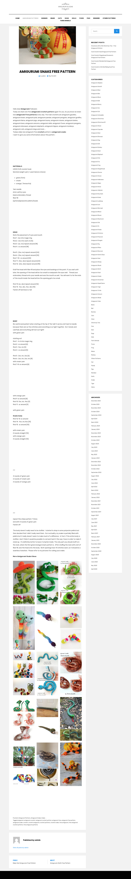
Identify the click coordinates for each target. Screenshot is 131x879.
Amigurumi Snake (36, 818)
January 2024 (95, 429)
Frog (92, 348)
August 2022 (95, 476)
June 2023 (94, 451)
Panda (93, 365)
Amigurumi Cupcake (97, 129)
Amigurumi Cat (95, 111)
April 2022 (94, 486)
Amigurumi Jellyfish (97, 190)
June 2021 (94, 522)
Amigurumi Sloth (96, 269)
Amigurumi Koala (96, 197)
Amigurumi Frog (95, 165)
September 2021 (96, 512)
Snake (43, 818)
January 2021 (95, 540)
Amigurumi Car (95, 108)
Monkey (93, 355)
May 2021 (94, 526)
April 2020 (94, 569)
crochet (25, 822)
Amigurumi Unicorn (96, 294)
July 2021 (94, 519)
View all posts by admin (21, 847)
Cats (60, 18)
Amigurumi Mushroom (97, 219)
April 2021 (94, 529)
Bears (53, 18)
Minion (93, 351)
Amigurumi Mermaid (97, 208)
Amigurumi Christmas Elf (98, 122)
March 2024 (94, 422)
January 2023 (95, 458)
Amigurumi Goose (96, 176)
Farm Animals (65, 21)
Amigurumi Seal (95, 258)
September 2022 (96, 472)
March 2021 (94, 533)
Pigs (88, 18)
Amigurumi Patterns (30, 18)
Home (18, 18)
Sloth (92, 376)
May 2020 (94, 565)
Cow (92, 326)
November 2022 (96, 465)
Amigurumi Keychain (97, 194)
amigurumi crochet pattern (44, 820)
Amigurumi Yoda (96, 301)
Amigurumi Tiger (96, 287)
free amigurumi (63, 822)
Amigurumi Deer (95, 133)
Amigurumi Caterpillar (97, 115)
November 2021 (95, 504)
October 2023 (95, 440)
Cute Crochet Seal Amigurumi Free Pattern (103, 52)
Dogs (67, 18)
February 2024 (95, 426)
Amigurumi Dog (95, 140)
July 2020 (94, 558)
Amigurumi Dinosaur (97, 136)
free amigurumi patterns (31, 825)
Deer (92, 330)
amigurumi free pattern (68, 820)
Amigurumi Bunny (96, 104)
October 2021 (95, 508)
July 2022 (94, 479)
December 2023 (96, 433)
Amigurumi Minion (96, 212)
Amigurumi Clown (96, 126)
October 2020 (95, 547)
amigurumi (20, 820)
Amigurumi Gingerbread (98, 169)
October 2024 (95, 411)
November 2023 (96, 436)
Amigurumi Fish (95, 158)
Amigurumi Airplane (96, 83)
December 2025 (96, 401)
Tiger (92, 383)
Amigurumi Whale (96, 297)
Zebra (93, 387)
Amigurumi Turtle (96, 290)
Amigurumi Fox (95, 161)
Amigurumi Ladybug (97, 201)
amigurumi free (56, 820)
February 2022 (95, 494)
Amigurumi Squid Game (98, 283)
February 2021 (95, 537)
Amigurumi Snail (96, 272)
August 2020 (95, 555)
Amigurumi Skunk (96, 265)
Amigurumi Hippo (96, 183)
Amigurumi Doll (95, 144)
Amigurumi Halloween (97, 179)
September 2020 (96, 551)
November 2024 (96, 408)
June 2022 (94, 483)
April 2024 (94, 419)
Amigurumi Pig (95, 244)
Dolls (74, 18)
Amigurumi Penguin (96, 240)
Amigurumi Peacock (97, 237)
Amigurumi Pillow (96, 247)
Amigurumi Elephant (97, 154)
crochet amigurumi (33, 822)
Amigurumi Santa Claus (98, 254)
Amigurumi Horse (96, 186)
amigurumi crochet (29, 820)
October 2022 (95, 469)
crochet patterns (45, 822)
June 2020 (94, 562)
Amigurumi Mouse (96, 215)
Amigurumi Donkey (96, 147)
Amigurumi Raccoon (97, 251)
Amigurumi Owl (95, 222)
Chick (92, 319)
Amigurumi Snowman (97, 280)
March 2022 (94, 490)
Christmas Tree (95, 322)
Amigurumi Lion (95, 204)
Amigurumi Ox (95, 226)
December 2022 (96, 461)
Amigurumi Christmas (97, 118)
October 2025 (95, 404)
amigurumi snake (18, 822)
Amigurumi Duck (96, 151)
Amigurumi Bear (95, 90)
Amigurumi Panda (96, 229)
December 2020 (96, 544)
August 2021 (95, 515)
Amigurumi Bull (95, 101)
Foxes (81, 18)
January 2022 (95, 497)
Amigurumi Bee (95, 93)
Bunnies (44, 18)
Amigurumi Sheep (96, 262)
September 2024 (96, 415)
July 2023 (94, 447)
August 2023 (95, 444)
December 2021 (95, 501)
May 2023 (94, 454)
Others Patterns (109, 18)
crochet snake (55, 822)
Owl (92, 362)
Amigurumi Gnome (96, 172)
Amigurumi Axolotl (96, 86)
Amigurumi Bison (96, 97)
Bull (92, 308)
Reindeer (96, 18)
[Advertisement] (47, 94)
